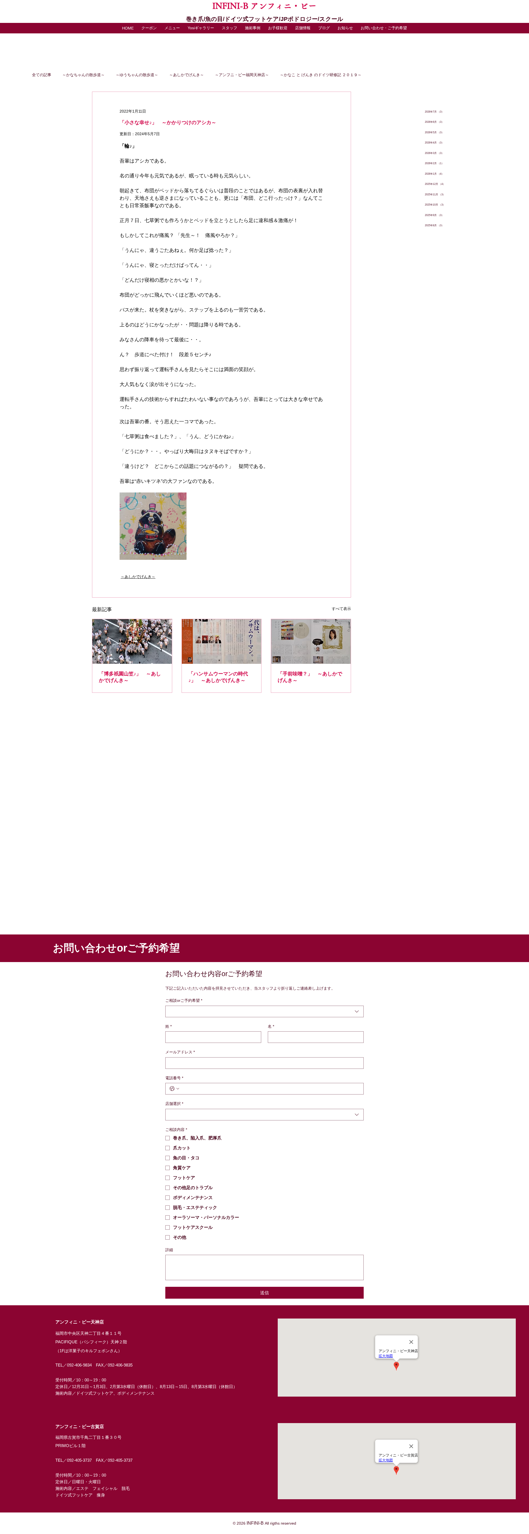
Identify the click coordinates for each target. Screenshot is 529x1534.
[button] (172, 28)
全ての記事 (41, 75)
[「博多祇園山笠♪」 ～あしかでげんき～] (132, 641)
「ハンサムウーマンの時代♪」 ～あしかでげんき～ (218, 677)
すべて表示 (341, 608)
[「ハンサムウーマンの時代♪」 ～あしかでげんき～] (221, 641)
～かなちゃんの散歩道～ (83, 75)
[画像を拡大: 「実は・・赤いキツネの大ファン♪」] (153, 526)
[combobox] (264, 1011)
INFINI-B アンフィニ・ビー (264, 6)
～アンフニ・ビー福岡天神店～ (242, 75)
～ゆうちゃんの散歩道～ (137, 75)
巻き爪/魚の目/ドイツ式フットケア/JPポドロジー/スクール (264, 19)
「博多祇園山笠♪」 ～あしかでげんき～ (130, 677)
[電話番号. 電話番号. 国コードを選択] (174, 1088)
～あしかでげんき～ (186, 75)
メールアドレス (180, 1052)
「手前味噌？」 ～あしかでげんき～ (310, 677)
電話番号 (174, 1078)
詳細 (169, 1250)
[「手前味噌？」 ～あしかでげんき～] (311, 641)
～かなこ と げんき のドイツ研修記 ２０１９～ (320, 75)
